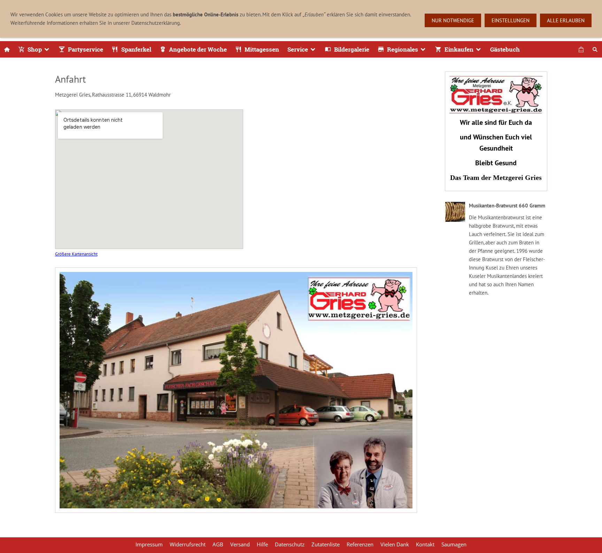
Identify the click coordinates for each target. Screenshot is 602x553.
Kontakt (425, 544)
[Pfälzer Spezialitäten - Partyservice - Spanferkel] (7, 49)
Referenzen (360, 544)
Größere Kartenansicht (76, 254)
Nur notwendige (453, 20)
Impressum (149, 544)
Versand (240, 544)
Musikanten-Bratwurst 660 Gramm (507, 205)
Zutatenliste (325, 544)
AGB (218, 544)
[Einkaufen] (581, 49)
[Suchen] (595, 49)
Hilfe (262, 544)
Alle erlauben (566, 20)
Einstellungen (511, 20)
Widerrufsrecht (188, 544)
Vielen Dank (394, 544)
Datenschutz (289, 544)
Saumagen (453, 544)
